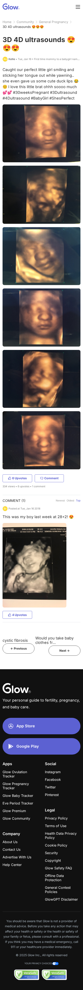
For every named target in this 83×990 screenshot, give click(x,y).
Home (7, 22)
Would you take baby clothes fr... (54, 640)
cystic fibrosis (15, 640)
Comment (51, 478)
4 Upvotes (19, 615)
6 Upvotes (19, 478)
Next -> (64, 650)
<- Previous (18, 648)
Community (25, 22)
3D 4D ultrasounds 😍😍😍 (23, 27)
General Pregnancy (53, 22)
